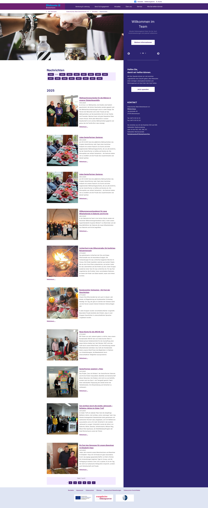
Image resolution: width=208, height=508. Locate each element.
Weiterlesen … (83, 127)
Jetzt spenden (143, 89)
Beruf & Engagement (102, 6)
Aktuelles (117, 6)
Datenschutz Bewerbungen (112, 490)
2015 (64, 78)
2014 (71, 78)
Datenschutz (90, 490)
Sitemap (98, 490)
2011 (92, 78)
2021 (83, 74)
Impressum (79, 490)
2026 (50, 74)
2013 (78, 78)
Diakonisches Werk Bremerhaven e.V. (77, 11)
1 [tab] (140, 54)
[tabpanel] (104, 36)
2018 (105, 74)
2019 (98, 74)
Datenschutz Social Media (132, 490)
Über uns (129, 6)
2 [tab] (143, 54)
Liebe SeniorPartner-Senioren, (91, 137)
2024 (62, 74)
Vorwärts (158, 54)
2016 (57, 78)
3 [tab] (145, 54)
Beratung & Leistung (83, 6)
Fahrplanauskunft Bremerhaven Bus (138, 134)
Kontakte (140, 1)
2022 (76, 74)
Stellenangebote (149, 1)
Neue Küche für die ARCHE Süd (91, 332)
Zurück (128, 54)
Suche (160, 1)
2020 (91, 74)
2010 (99, 78)
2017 (50, 78)
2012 (85, 78)
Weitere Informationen (143, 44)
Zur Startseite (52, 11)
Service (139, 6)
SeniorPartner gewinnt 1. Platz (91, 369)
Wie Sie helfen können (154, 6)
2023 (69, 74)
